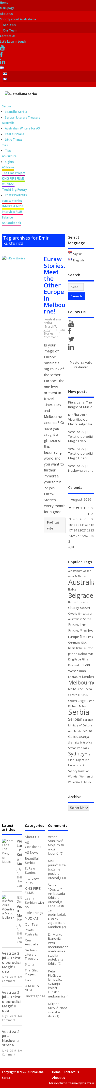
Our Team (10, 30)
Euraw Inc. (77, 624)
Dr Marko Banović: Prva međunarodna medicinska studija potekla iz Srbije (59, 949)
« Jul (71, 547)
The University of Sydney (78, 765)
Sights (9, 162)
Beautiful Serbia (16, 112)
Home (56, 1072)
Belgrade (80, 595)
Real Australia (14, 134)
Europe (73, 636)
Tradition (84, 771)
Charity (73, 607)
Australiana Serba (52, 321)
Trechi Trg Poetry (14, 189)
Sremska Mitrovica (80, 742)
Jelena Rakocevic (80, 654)
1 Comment (52, 335)
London (88, 676)
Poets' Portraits (31, 932)
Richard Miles (77, 706)
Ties (5, 145)
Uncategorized (36, 996)
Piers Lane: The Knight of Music (80, 404)
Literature (74, 677)
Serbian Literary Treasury (22, 117)
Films (89, 637)
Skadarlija (82, 737)
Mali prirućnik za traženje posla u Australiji (57, 869)
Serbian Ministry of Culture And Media (80, 725)
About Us (9, 25)
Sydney (76, 753)
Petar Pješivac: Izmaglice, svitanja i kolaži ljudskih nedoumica (56, 983)
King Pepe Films (78, 659)
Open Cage (77, 700)
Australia (8, 123)
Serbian (75, 719)
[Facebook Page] (70, 332)
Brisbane (82, 602)
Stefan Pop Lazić (78, 748)
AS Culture (9, 156)
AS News (8, 167)
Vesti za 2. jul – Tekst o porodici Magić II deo (80, 453)
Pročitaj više (53, 525)
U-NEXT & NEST (13, 206)
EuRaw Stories (12, 201)
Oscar (90, 701)
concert (85, 608)
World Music (84, 782)
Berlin (72, 602)
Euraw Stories (80, 630)
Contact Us (71, 1072)
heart (71, 648)
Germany (74, 642)
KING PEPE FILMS (13, 178)
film (82, 636)
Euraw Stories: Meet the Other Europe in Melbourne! (54, 285)
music (83, 694)
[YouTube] (3, 48)
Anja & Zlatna (77, 576)
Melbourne (82, 682)
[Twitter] (72, 340)
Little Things (13, 139)
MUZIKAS (8, 184)
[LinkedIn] (3, 63)
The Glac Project (13, 173)
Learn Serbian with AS (34, 902)
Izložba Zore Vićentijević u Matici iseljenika (80, 419)
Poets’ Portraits (16, 195)
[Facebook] (2, 56)
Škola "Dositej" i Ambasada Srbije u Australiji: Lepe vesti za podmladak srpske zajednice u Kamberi (57, 906)
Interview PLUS (12, 212)
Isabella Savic (84, 648)
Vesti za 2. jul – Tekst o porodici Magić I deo (80, 436)
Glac (84, 642)
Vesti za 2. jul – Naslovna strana (81, 468)
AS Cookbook (11, 223)
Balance (7, 217)
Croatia (73, 613)
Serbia (6, 106)
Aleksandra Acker (79, 571)
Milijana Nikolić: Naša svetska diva (57, 1009)
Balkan (73, 589)
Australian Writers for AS (22, 128)
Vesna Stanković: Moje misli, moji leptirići (56, 845)
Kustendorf (75, 665)
